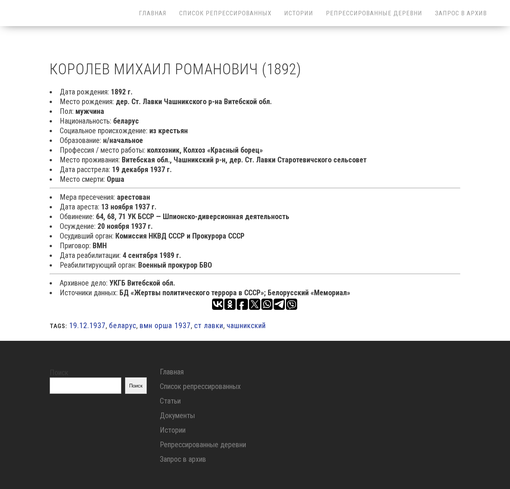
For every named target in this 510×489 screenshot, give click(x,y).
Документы (177, 415)
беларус (122, 325)
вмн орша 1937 (165, 325)
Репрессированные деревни (203, 444)
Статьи (170, 401)
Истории (173, 430)
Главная (172, 372)
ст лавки (208, 325)
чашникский (246, 325)
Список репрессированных (200, 386)
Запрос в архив (183, 459)
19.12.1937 (87, 325)
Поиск (59, 372)
